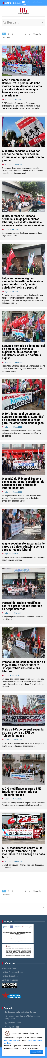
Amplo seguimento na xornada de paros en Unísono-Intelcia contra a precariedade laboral (23, 546)
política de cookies (11, 1040)
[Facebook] (6, 1027)
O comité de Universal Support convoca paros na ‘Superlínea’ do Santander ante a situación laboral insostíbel (23, 483)
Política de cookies (10, 976)
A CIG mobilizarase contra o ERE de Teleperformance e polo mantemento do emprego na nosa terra (23, 852)
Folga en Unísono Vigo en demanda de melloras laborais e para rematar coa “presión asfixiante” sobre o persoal (22, 282)
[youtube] (17, 1027)
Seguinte (37, 34)
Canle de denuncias (10, 980)
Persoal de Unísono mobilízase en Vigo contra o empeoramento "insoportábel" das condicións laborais (23, 666)
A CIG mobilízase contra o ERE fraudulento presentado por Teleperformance (21, 792)
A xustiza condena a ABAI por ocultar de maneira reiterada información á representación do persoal (23, 155)
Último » (6, 38)
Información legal (9, 968)
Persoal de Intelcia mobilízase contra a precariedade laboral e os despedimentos (22, 606)
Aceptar (37, 1052)
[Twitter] (9, 1027)
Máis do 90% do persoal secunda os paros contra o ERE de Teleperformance (23, 732)
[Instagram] (13, 1027)
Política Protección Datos (12, 972)
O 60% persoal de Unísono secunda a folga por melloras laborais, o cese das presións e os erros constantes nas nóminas (23, 220)
